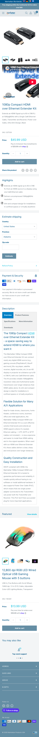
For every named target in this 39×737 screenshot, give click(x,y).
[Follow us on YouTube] (11, 705)
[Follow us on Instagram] (7, 705)
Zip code (5, 242)
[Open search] (26, 13)
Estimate (9, 256)
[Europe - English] (24, 1)
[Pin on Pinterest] (27, 170)
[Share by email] (35, 170)
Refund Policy (7, 266)
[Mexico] (30, 1)
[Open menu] (3, 13)
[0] (35, 13)
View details (32, 514)
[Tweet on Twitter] (31, 170)
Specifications (9, 321)
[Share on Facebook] (22, 170)
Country (5, 222)
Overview (8, 315)
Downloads (8, 327)
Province (5, 232)
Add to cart (19, 162)
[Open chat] (34, 732)
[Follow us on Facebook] (3, 705)
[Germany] (27, 1)
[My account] (31, 13)
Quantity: (6, 153)
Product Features (22, 315)
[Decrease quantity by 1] (13, 153)
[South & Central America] (33, 1)
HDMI (31, 333)
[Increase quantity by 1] (27, 153)
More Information (25, 321)
